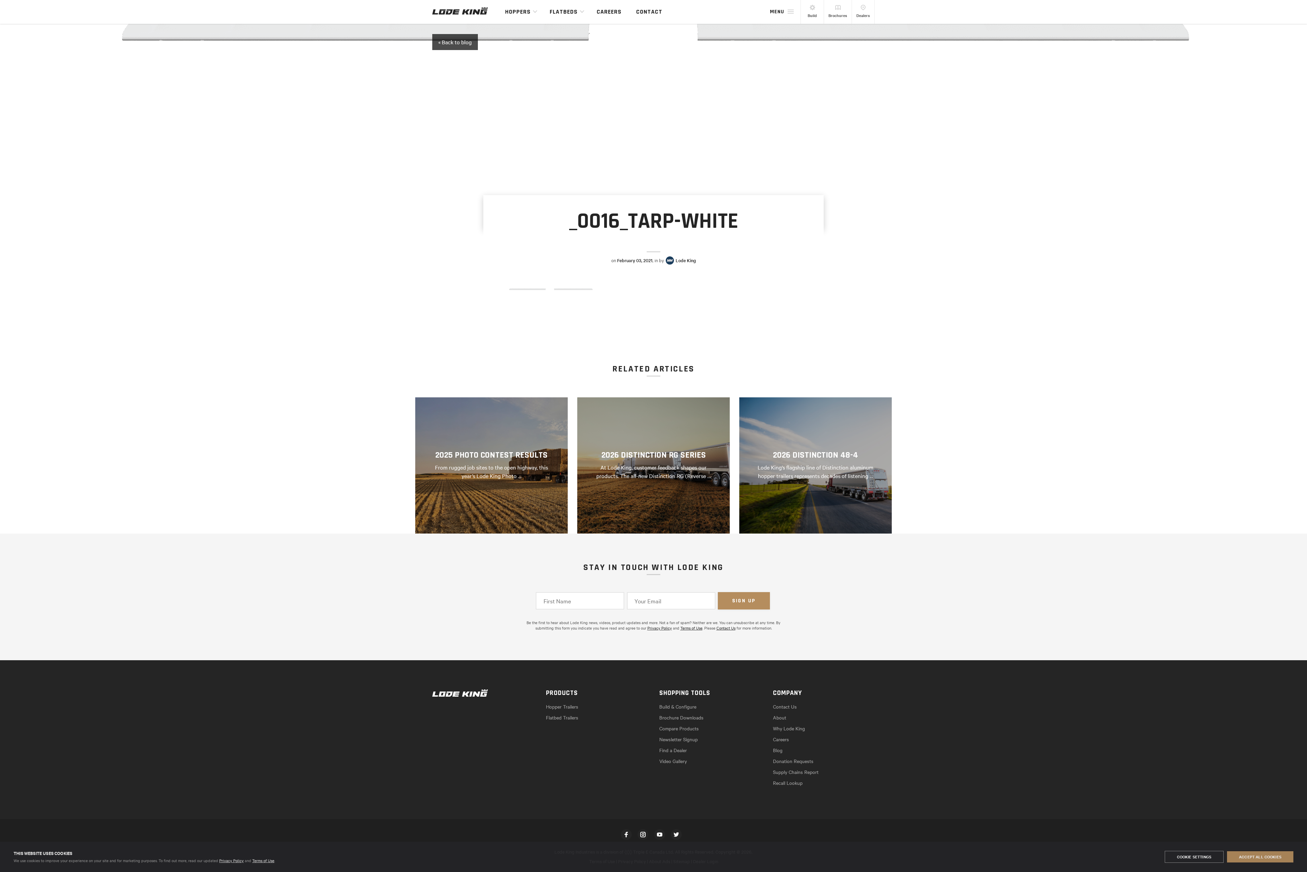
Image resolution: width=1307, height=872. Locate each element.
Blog (777, 750)
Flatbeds (564, 12)
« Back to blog (455, 42)
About (779, 717)
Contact (649, 12)
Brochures (837, 15)
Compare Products (679, 728)
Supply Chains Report (796, 771)
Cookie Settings (1194, 856)
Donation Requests (793, 761)
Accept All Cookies (1260, 856)
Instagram (643, 834)
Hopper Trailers (562, 706)
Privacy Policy (231, 860)
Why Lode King (789, 728)
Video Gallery (673, 761)
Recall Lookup (788, 782)
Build (812, 15)
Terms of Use (263, 860)
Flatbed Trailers (562, 717)
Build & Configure (677, 706)
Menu (777, 11)
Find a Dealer (673, 750)
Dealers (863, 15)
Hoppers (518, 12)
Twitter (676, 834)
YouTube (659, 834)
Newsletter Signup (678, 739)
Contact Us (726, 628)
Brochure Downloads (681, 717)
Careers (609, 12)
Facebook (626, 834)
